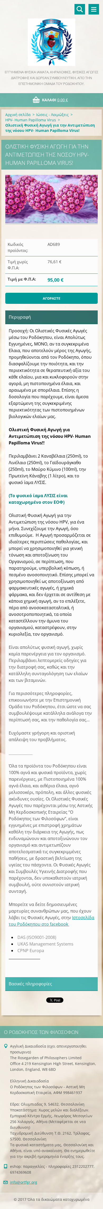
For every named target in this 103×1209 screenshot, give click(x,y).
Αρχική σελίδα (18, 114)
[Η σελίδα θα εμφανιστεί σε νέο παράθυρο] (51, 199)
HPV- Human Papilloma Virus (30, 119)
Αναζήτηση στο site (79, 9)
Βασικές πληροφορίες (30, 984)
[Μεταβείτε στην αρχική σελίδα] (51, 34)
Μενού (93, 9)
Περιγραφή (20, 317)
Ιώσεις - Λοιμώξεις (52, 114)
